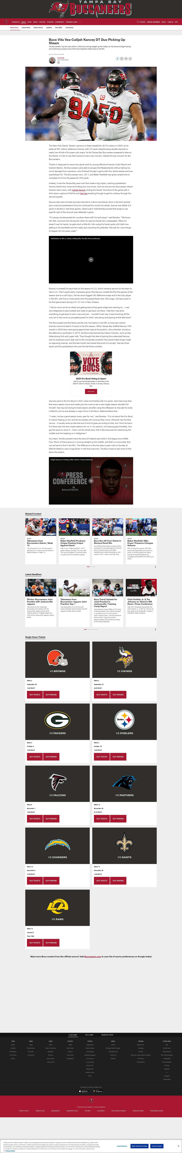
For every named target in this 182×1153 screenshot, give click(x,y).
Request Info (90, 1069)
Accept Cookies (157, 1146)
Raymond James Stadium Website (141, 1055)
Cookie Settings (138, 1111)
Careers (113, 1044)
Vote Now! (91, 391)
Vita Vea (83, 193)
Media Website (167, 1051)
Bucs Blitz (31, 1051)
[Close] (178, 1146)
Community (30, 1055)
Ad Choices (100, 1111)
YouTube (166, 1065)
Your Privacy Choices (118, 1111)
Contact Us (113, 1055)
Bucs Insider (50, 1058)
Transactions (13, 1051)
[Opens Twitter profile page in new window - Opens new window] (58, 62)
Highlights (51, 1051)
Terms (90, 1076)
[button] (91, 259)
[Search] (138, 21)
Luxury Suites (90, 1062)
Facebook (167, 1069)
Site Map (87, 1111)
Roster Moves (31, 1048)
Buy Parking (51, 695)
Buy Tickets (35, 695)
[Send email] (126, 60)
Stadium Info (140, 1044)
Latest (31, 1044)
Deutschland (166, 1079)
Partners (113, 1058)
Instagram (167, 1076)
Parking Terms (141, 1062)
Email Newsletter (167, 1062)
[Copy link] (130, 59)
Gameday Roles (113, 1051)
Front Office (13, 1055)
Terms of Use (40, 1111)
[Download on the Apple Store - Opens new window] (83, 1091)
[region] (91, 1146)
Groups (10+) (90, 1065)
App (167, 1044)
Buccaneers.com (92, 956)
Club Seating (90, 1051)
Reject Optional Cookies (139, 1146)
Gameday (140, 1048)
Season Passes (90, 1048)
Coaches (13, 1048)
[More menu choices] (80, 22)
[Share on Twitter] (121, 60)
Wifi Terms (141, 1058)
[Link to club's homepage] (5, 21)
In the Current (51, 1062)
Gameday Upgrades (89, 1055)
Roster (13, 1044)
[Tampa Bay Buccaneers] (91, 1101)
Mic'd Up (50, 1055)
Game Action (70, 1048)
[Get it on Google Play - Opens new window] (98, 1092)
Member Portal (90, 1072)
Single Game (90, 1044)
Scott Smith (60, 58)
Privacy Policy (24, 1111)
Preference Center (156, 1111)
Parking (141, 1051)
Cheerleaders (70, 1058)
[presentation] (156, 567)
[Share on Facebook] (117, 60)
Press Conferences (50, 1048)
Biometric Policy (72, 1111)
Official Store (167, 1048)
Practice (70, 1051)
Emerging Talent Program (113, 1048)
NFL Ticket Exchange (167, 1055)
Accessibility (55, 1111)
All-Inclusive (89, 1058)
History (13, 1058)
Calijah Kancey (79, 190)
